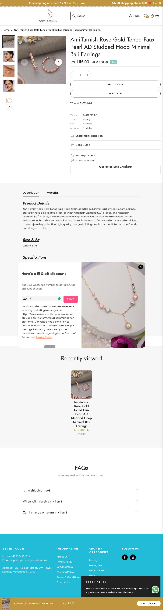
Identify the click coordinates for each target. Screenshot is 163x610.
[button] (25, 298)
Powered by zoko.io (49, 346)
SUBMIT (70, 299)
